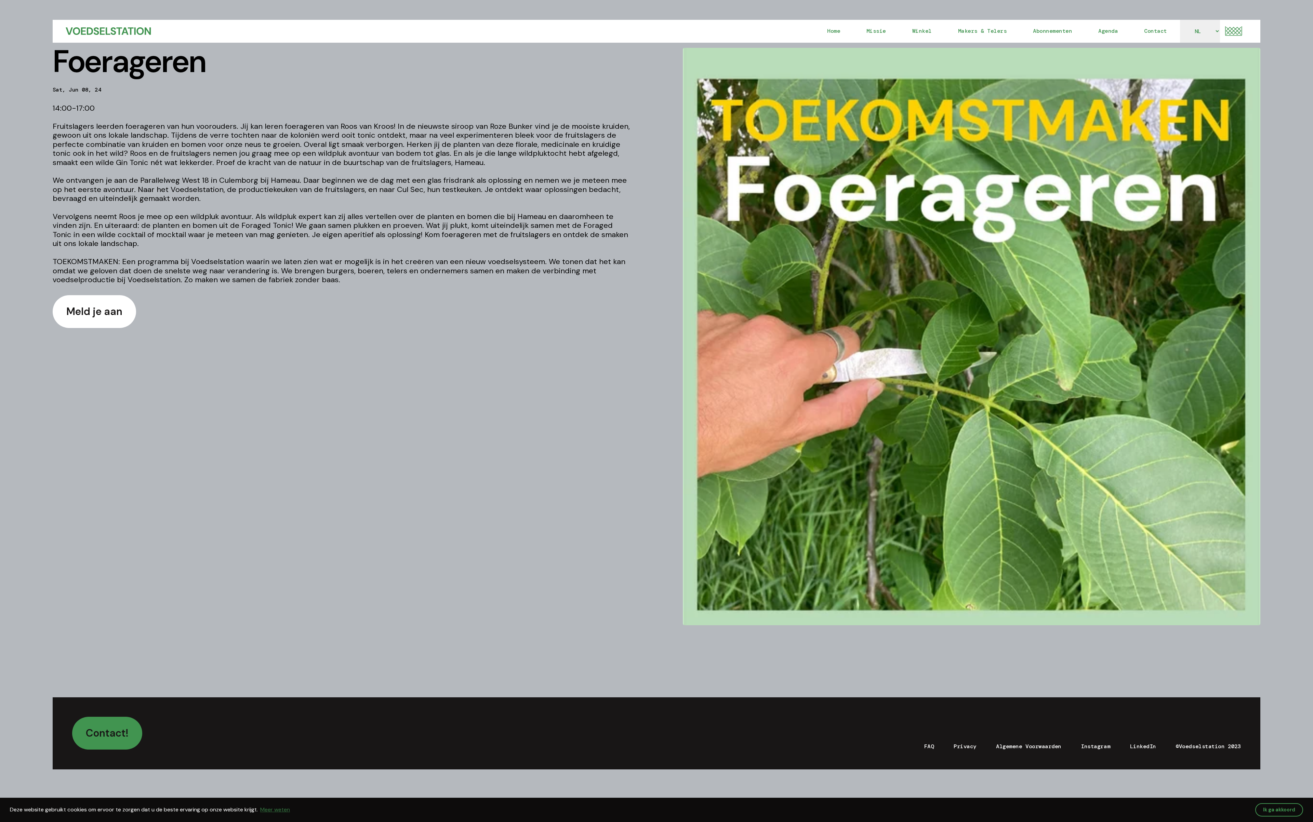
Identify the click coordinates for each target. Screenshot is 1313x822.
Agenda (1108, 31)
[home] (108, 31)
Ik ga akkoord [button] (1279, 810)
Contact (1155, 31)
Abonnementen (1052, 31)
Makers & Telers (982, 31)
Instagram (1095, 746)
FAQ (929, 746)
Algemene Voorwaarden (1028, 746)
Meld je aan (94, 311)
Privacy (965, 746)
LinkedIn (1143, 746)
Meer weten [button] (275, 809)
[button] (1233, 31)
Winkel (922, 31)
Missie (876, 31)
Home (833, 31)
